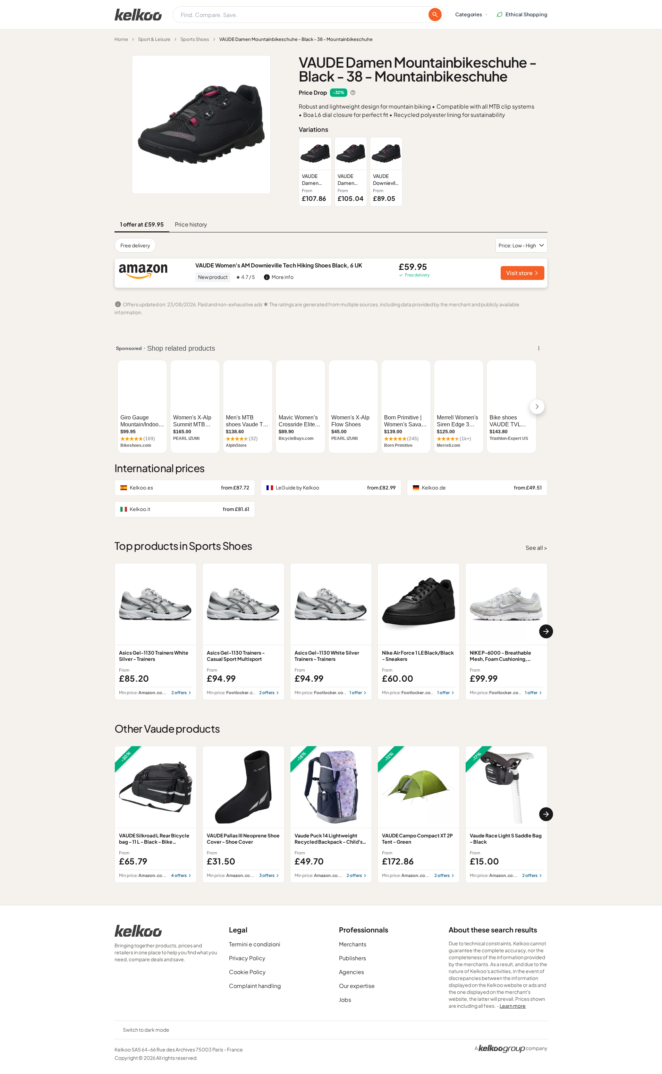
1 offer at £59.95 (142, 224)
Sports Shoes (194, 39)
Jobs (345, 999)
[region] (423, 171)
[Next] (546, 631)
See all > (537, 547)
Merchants (352, 944)
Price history (191, 224)
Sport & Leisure (154, 39)
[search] (435, 14)
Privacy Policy (247, 958)
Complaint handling (255, 985)
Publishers (352, 958)
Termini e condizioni (254, 944)
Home (121, 39)
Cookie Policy (247, 971)
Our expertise (357, 985)
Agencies (351, 971)
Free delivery (135, 245)
